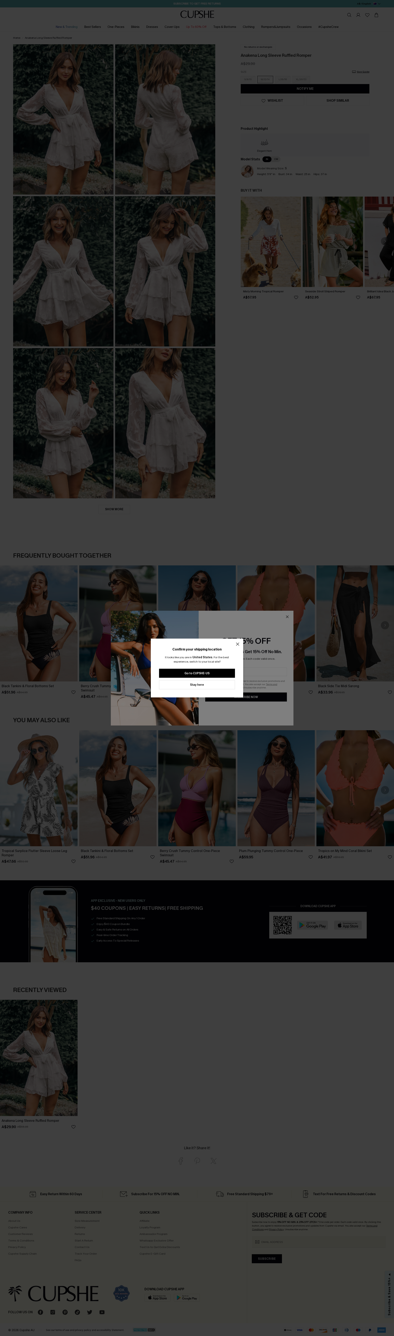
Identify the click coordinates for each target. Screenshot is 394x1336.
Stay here (197, 685)
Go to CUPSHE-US (197, 673)
